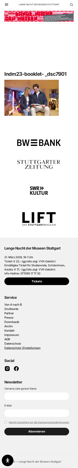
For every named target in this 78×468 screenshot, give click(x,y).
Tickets (37, 281)
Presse (8, 317)
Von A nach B (13, 304)
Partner (9, 313)
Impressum (11, 335)
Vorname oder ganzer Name (20, 388)
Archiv (8, 326)
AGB (7, 339)
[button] (6, 4)
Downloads (11, 322)
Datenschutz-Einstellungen (22, 348)
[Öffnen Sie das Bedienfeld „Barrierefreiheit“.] (7, 460)
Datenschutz (12, 343)
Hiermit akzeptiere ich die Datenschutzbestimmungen (39, 422)
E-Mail (7, 405)
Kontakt (9, 330)
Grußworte (11, 309)
